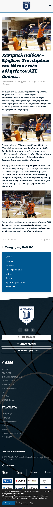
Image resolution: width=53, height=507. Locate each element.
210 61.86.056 (28, 337)
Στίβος (9, 274)
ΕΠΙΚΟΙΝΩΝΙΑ (8, 400)
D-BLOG (5, 396)
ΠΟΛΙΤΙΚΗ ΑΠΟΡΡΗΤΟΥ (13, 452)
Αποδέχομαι (9, 503)
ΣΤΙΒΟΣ (5, 426)
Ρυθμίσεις (22, 503)
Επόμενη (45, 240)
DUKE (4, 392)
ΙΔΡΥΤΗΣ (5, 369)
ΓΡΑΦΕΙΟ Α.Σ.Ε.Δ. (8, 381)
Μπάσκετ (10, 266)
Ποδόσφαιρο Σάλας (14, 270)
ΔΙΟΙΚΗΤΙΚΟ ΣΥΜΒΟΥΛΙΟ (12, 377)
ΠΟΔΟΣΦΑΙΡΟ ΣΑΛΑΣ (10, 422)
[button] (50, 6)
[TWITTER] (33, 330)
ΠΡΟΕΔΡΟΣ (6, 373)
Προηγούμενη (10, 240)
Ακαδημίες (10, 287)
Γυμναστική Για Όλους (15, 283)
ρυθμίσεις (42, 498)
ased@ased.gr (28, 344)
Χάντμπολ (6, 84)
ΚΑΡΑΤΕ (5, 430)
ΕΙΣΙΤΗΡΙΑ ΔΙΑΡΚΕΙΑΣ (10, 389)
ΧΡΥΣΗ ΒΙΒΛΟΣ (8, 385)
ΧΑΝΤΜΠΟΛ (7, 414)
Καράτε (9, 278)
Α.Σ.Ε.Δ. (9, 257)
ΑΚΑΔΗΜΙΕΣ (7, 437)
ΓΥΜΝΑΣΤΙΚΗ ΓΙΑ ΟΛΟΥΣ (12, 433)
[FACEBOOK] (20, 330)
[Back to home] (26, 6)
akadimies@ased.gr (28, 351)
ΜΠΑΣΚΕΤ (6, 418)
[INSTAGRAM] (26, 330)
